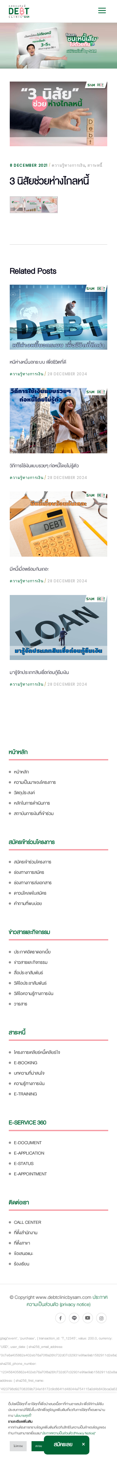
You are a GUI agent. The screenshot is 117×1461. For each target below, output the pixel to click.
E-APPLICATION (29, 1153)
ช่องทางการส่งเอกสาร (33, 882)
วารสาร (20, 1004)
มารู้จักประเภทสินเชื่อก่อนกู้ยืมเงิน (39, 672)
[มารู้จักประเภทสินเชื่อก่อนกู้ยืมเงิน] (58, 627)
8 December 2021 (29, 165)
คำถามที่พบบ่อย (28, 903)
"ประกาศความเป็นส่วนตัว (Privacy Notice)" (68, 1433)
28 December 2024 (67, 374)
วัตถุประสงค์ (24, 792)
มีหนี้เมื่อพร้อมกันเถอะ (29, 569)
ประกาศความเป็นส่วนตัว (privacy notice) (67, 1301)
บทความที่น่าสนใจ (29, 1073)
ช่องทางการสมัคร (29, 872)
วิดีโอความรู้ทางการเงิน (33, 993)
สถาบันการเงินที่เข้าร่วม (34, 813)
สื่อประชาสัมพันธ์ (28, 972)
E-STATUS (23, 1163)
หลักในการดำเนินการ (32, 803)
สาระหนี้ (94, 165)
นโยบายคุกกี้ (23, 1415)
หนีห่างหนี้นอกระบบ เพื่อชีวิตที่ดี (38, 362)
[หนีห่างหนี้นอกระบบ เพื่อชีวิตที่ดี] (58, 317)
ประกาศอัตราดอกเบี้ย (32, 952)
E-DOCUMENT (28, 1142)
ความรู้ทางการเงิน (68, 165)
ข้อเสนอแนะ (23, 1253)
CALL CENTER (27, 1222)
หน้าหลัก (21, 772)
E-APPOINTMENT (30, 1174)
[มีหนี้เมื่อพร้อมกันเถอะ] (58, 523)
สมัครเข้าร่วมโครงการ (32, 862)
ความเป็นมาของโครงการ (35, 782)
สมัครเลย (63, 1444)
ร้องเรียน (21, 1264)
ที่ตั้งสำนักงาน (25, 1232)
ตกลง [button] (38, 1446)
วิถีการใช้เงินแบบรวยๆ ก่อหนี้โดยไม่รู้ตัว (44, 466)
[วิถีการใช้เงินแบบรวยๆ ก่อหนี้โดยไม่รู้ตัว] (58, 420)
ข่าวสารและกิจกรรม (30, 962)
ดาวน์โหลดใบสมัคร (30, 893)
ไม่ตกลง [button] (18, 1446)
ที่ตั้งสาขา (22, 1243)
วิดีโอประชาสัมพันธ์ (30, 983)
